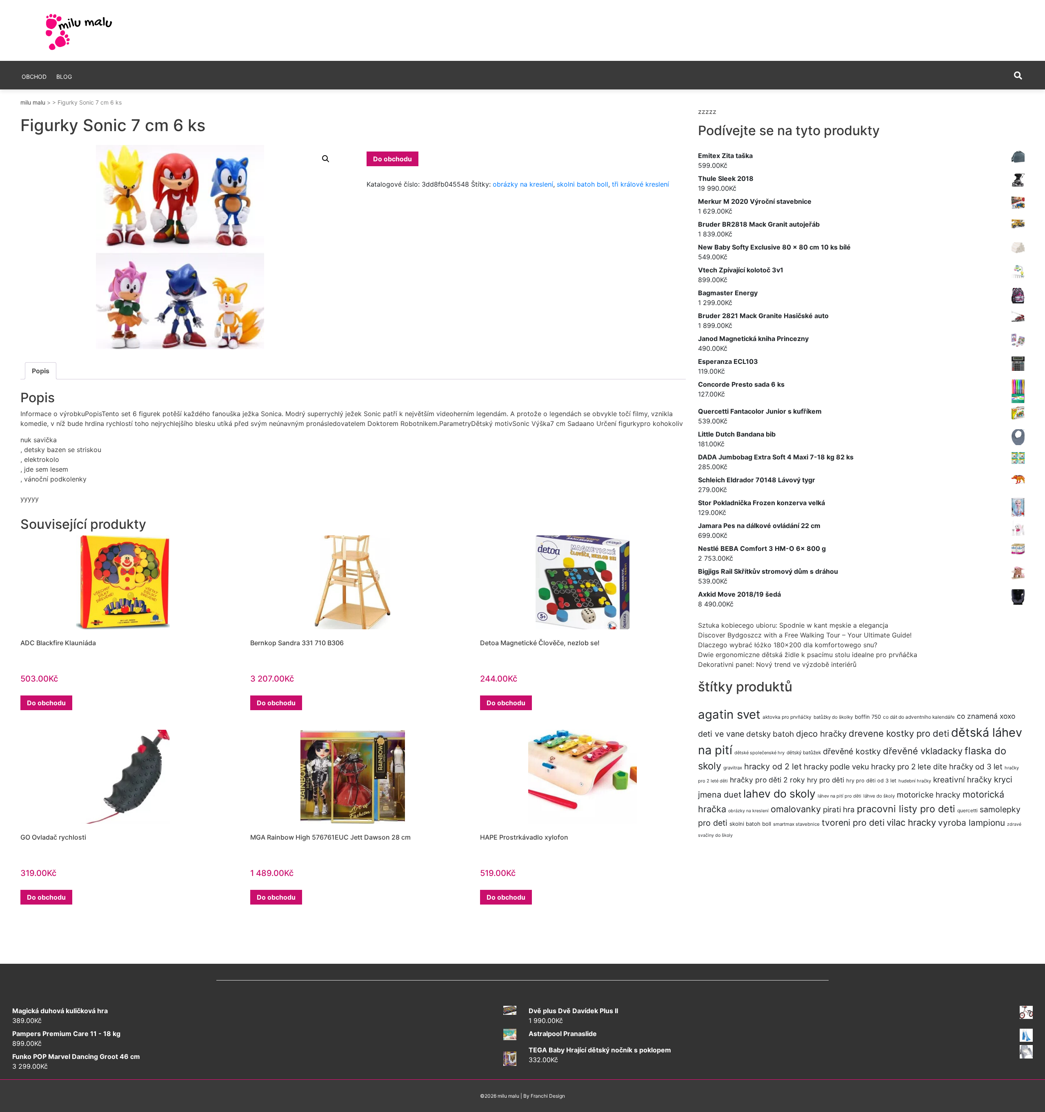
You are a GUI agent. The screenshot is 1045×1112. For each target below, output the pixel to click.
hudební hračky (914, 781)
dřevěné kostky (852, 751)
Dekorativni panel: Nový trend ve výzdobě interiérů (777, 664)
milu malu (32, 102)
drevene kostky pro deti (899, 733)
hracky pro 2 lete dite (909, 766)
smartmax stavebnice (796, 824)
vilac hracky (911, 822)
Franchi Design (548, 1096)
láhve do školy (879, 796)
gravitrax (732, 768)
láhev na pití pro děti (839, 796)
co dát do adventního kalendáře (919, 717)
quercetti (967, 810)
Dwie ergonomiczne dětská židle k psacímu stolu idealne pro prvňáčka (807, 655)
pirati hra (839, 809)
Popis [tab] (40, 371)
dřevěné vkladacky (923, 751)
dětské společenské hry (759, 752)
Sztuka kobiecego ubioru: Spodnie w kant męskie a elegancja (793, 625)
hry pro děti (825, 780)
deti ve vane (721, 734)
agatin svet (729, 714)
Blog (64, 76)
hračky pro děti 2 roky (767, 780)
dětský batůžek (804, 752)
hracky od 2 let (773, 766)
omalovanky (796, 809)
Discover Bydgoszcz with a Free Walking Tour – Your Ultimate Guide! (805, 635)
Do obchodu (392, 159)
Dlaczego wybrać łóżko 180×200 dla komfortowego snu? (787, 645)
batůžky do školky (833, 717)
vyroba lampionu (971, 823)
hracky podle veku (836, 766)
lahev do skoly (779, 793)
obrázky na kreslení (523, 184)
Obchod (34, 76)
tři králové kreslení (640, 184)
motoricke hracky (929, 795)
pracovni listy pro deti (906, 809)
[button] (325, 159)
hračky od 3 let (976, 766)
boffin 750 (868, 716)
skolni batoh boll (582, 184)
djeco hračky (821, 734)
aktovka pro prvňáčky (787, 717)
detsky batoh (770, 734)
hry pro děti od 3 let (871, 781)
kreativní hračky (962, 779)
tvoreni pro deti (853, 822)
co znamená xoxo (986, 716)
